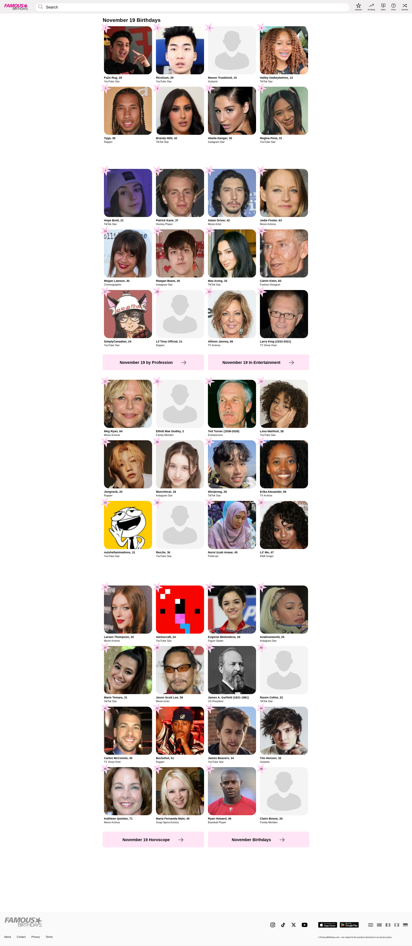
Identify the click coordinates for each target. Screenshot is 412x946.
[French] (388, 925)
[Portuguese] (379, 925)
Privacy (35, 937)
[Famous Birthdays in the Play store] (349, 925)
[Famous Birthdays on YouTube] (305, 925)
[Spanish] (370, 925)
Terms (49, 937)
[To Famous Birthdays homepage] (16, 6)
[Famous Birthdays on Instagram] (272, 925)
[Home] (104, 922)
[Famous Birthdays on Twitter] (293, 925)
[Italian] (396, 925)
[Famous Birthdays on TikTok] (283, 925)
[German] (405, 925)
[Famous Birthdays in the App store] (327, 925)
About (7, 937)
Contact (21, 937)
